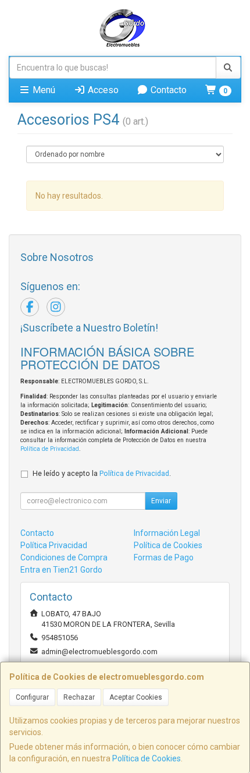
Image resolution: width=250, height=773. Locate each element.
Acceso (102, 90)
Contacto (167, 90)
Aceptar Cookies (135, 697)
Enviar (161, 501)
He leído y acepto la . (102, 473)
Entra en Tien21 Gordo (61, 569)
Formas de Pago (164, 557)
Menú (42, 90)
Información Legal (167, 533)
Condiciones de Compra (64, 557)
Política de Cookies (146, 758)
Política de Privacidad (49, 449)
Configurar (32, 697)
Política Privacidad (53, 545)
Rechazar (79, 697)
